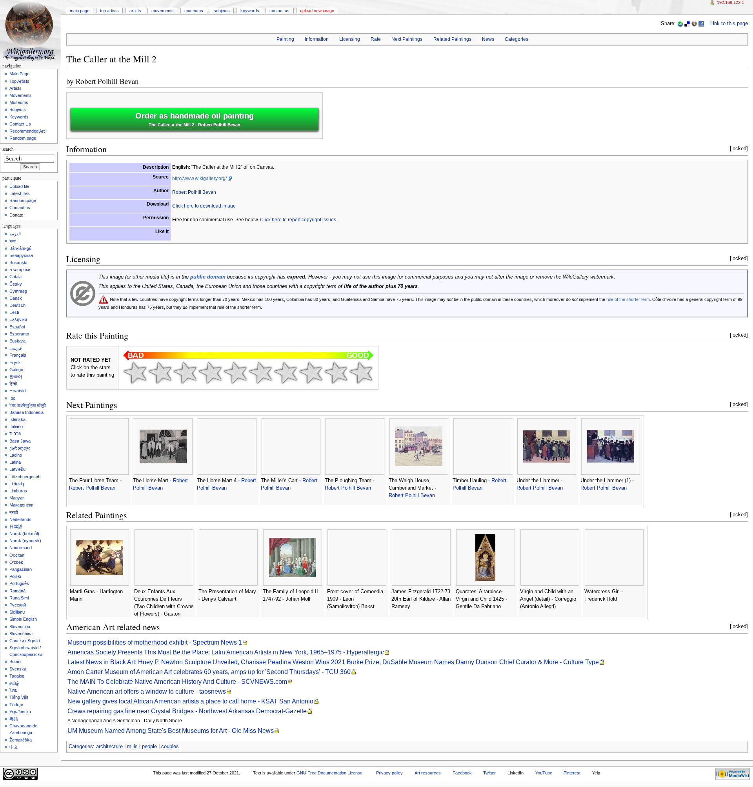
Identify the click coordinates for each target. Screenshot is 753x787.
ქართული (20, 448)
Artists (135, 10)
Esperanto (19, 334)
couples (170, 746)
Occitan (16, 555)
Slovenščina (21, 633)
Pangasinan (20, 569)
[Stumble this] (680, 23)
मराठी (13, 512)
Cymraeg (18, 291)
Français (17, 355)
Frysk (15, 362)
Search (8, 149)
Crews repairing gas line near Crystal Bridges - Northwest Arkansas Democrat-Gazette (187, 711)
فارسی (15, 348)
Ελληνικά (18, 319)
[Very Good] (285, 372)
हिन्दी (13, 383)
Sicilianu (17, 612)
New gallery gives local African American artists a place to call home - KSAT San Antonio (190, 701)
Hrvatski (17, 390)
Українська (20, 711)
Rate (376, 39)
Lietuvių (16, 483)
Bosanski (18, 262)
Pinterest (572, 773)
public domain (208, 277)
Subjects (222, 10)
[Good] (260, 372)
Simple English (23, 619)
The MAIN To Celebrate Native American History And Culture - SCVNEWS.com (177, 681)
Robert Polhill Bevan (107, 81)
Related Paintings (452, 39)
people (149, 746)
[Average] (235, 372)
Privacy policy (389, 773)
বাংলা (12, 241)
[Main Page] (30, 30)
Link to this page (729, 23)
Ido (12, 398)
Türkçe (16, 704)
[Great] (310, 372)
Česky (15, 284)
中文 (13, 747)
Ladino (15, 455)
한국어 (15, 376)
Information (317, 39)
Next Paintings (406, 39)
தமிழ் (14, 683)
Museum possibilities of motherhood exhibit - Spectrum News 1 (154, 642)
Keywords (249, 10)
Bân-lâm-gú (20, 248)
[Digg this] (694, 23)
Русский (17, 605)
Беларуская (21, 255)
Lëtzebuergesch (24, 476)
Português (19, 583)
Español (17, 326)
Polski (15, 576)
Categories (516, 39)
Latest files (19, 193)
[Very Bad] (134, 372)
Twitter (489, 773)
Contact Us (279, 10)
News (488, 39)
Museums (193, 10)
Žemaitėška (20, 740)
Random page (22, 138)
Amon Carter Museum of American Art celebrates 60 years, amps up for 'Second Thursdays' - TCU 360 (209, 672)
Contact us (19, 207)
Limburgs (18, 490)
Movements (162, 10)
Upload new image (317, 10)
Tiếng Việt (18, 697)
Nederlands (20, 519)
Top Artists (109, 10)
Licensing (349, 39)
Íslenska (17, 419)
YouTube (543, 773)
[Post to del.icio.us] (687, 23)
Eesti (14, 312)
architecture (109, 746)
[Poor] (185, 372)
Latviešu (17, 469)
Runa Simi (19, 598)
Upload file (19, 186)
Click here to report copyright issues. (298, 219)
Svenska (17, 669)
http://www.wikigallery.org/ (199, 178)
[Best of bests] (360, 372)
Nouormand (20, 547)
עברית (15, 433)
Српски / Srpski (24, 640)
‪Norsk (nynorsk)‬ (25, 540)
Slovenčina (19, 626)
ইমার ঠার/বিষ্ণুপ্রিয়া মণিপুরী (27, 405)
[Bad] (160, 372)
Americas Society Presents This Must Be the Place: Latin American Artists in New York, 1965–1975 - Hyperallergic (225, 652)
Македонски (21, 505)
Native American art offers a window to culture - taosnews (146, 691)
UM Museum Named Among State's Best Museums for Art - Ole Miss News (170, 730)
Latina (15, 462)
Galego (16, 369)
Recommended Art (27, 131)
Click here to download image (204, 206)
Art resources (428, 773)
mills (132, 746)
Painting (285, 39)
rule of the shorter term (628, 299)
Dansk (15, 298)
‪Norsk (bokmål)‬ (24, 533)
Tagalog (16, 676)
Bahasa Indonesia (26, 412)
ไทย (13, 690)
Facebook (462, 773)
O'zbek (16, 562)
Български (19, 269)
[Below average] (210, 372)
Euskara (17, 341)
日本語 (15, 526)
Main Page (79, 10)
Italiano (16, 426)
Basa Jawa (20, 441)
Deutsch (17, 305)
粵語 (13, 718)
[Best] (335, 372)
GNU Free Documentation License (329, 773)
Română (17, 590)
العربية (15, 233)
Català (15, 276)
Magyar (16, 498)
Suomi (15, 661)
